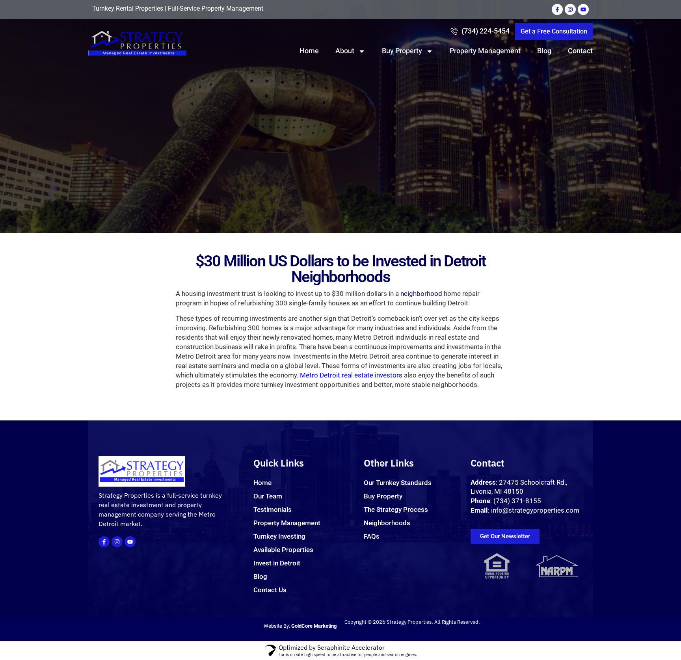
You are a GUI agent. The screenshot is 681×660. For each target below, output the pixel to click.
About (344, 51)
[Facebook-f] (557, 9)
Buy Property (402, 51)
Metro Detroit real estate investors (351, 375)
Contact (580, 51)
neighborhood (421, 293)
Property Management (485, 51)
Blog (544, 51)
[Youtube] (583, 9)
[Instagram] (570, 9)
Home (309, 51)
